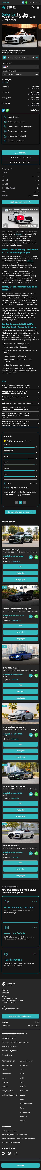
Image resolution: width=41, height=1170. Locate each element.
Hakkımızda (6, 1074)
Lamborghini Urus (8, 1038)
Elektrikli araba (26, 1104)
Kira (20, 566)
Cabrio (30, 261)
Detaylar (20, 573)
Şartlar (4, 1069)
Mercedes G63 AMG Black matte (15, 1042)
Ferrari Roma (7, 1055)
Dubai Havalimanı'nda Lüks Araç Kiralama (18, 1139)
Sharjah (5, 1022)
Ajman (36, 1022)
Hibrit (22, 1099)
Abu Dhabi (6, 1026)
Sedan (22, 1095)
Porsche (23, 1116)
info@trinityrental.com (10, 1009)
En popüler (24, 1065)
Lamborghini (25, 1112)
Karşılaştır (20, 579)
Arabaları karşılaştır (19, 202)
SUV (21, 1082)
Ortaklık (5, 1082)
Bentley (19, 234)
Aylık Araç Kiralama (9, 1131)
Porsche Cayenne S (9, 1051)
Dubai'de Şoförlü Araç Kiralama (14, 1135)
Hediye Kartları (7, 1091)
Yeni (21, 1069)
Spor (22, 1108)
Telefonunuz (7, 63)
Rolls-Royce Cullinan (9, 1046)
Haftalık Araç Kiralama (11, 1142)
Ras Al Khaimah (33, 1026)
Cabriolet (24, 1091)
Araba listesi (7, 1065)
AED (30, 2)
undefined (5, 2)
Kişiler (4, 1078)
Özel (22, 1074)
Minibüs (23, 1087)
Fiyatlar (5, 1087)
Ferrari (22, 1121)
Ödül (22, 1078)
